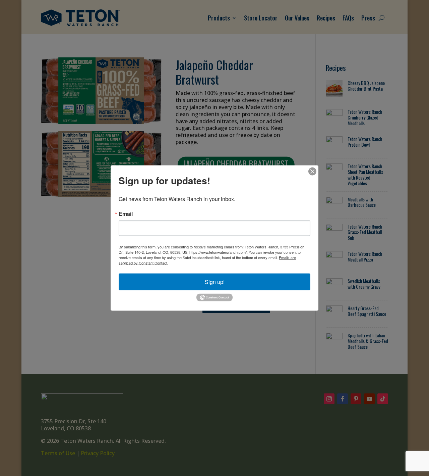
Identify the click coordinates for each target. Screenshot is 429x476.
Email (126, 214)
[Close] (312, 172)
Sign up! (215, 282)
